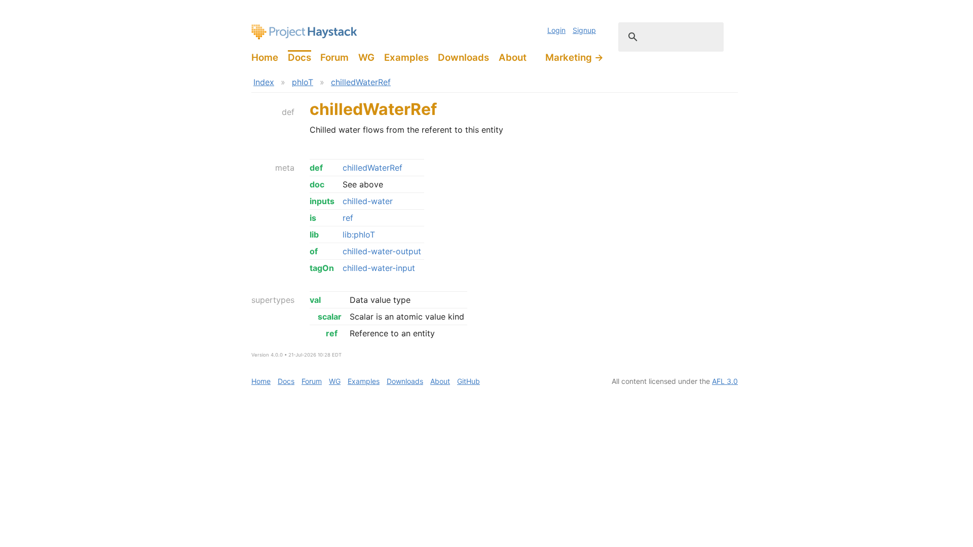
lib (314, 234)
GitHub (468, 381)
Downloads (463, 57)
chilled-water (368, 201)
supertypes (272, 300)
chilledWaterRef (361, 82)
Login (556, 30)
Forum (334, 57)
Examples (406, 57)
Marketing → (574, 57)
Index (263, 82)
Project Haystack (304, 32)
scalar (330, 316)
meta (284, 168)
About (513, 57)
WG (366, 57)
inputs (322, 201)
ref (348, 218)
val (315, 300)
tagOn (322, 268)
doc (317, 184)
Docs (299, 57)
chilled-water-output (382, 251)
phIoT (302, 82)
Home (264, 57)
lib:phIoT (359, 234)
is (313, 218)
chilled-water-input (379, 268)
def (288, 112)
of (314, 251)
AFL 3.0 (725, 381)
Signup (584, 30)
